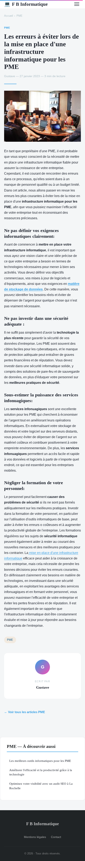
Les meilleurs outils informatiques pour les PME (40, 760)
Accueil (8, 15)
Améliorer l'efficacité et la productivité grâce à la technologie (40, 772)
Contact (56, 837)
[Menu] (77, 4)
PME (19, 15)
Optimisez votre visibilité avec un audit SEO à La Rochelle (41, 786)
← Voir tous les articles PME (24, 712)
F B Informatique (26, 4)
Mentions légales (35, 837)
